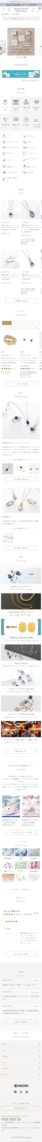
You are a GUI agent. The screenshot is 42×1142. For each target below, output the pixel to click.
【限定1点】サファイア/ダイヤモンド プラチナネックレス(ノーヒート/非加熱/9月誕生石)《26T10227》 (30, 228)
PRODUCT (5, 1044)
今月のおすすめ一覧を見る (29, 81)
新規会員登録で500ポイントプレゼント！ (21, 1)
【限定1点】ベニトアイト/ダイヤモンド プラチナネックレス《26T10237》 (30, 277)
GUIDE (4, 1062)
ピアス (29, 142)
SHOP (3, 1050)
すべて (7, 323)
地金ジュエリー (32, 167)
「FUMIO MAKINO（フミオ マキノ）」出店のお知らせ (20, 997)
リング (8, 136)
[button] (16, 57)
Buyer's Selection (21, 663)
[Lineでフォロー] (27, 1092)
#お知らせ (36, 981)
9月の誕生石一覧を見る (21, 479)
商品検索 (6, 14)
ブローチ (9, 160)
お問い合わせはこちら (21, 1108)
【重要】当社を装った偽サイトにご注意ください (19, 985)
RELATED (5, 1075)
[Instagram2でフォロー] (21, 1092)
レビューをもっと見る (21, 954)
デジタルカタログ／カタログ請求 (21, 832)
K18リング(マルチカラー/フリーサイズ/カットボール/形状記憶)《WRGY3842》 (10, 360)
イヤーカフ (10, 153)
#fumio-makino (34, 992)
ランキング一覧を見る (22, 384)
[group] (21, 4)
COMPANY (5, 1069)
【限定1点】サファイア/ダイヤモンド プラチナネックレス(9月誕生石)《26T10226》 (10, 227)
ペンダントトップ (12, 142)
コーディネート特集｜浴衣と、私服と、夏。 (21, 739)
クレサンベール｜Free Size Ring (21, 688)
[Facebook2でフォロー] (15, 1092)
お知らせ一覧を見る (21, 1022)
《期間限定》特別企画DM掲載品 (21, 637)
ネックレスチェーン (33, 160)
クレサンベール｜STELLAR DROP (21, 714)
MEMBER (5, 1056)
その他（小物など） (11, 179)
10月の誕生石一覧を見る (21, 548)
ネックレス (31, 136)
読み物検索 (16, 14)
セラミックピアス (12, 147)
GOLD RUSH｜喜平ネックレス (21, 612)
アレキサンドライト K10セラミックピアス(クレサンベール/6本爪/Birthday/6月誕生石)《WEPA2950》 (29, 360)
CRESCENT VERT (25, 355)
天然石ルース (11, 167)
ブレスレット (31, 153)
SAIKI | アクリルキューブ (21, 586)
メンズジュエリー (12, 172)
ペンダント (25, 323)
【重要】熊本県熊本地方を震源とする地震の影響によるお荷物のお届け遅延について (21, 1011)
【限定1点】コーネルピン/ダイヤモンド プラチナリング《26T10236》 (10, 277)
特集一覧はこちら (21, 751)
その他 (35, 327)
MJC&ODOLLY (5, 222)
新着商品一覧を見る (21, 301)
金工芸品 (30, 172)
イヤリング (31, 147)
